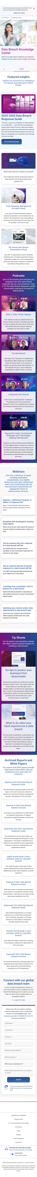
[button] (2, 69)
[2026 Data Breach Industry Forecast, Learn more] (18, 168)
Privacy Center (18, 1119)
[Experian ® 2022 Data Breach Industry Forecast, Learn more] (18, 812)
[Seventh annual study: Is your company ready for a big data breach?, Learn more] (18, 938)
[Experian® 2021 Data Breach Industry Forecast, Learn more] (18, 961)
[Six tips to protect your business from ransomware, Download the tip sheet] (18, 676)
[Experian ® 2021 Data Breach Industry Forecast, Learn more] (18, 889)
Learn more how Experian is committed (20, 1150)
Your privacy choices (21, 1155)
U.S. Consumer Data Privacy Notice (18, 1123)
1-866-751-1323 (18, 13)
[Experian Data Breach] (9, 3)
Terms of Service (28, 1088)
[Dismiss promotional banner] (34, 8)
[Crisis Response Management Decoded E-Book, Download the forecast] (18, 206)
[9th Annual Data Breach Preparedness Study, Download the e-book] (18, 248)
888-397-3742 (26, 1016)
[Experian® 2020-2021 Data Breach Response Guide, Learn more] (18, 838)
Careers (18, 1134)
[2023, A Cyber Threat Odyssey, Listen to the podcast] (18, 314)
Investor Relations (18, 1138)
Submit (18, 1080)
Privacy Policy (17, 1088)
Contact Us (18, 1142)
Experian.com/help (10, 1016)
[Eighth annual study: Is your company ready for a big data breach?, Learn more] (18, 865)
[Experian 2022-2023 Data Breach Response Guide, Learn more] (18, 789)
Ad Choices (18, 1127)
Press (18, 1131)
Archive (21, 69)
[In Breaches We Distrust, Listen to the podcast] (18, 394)
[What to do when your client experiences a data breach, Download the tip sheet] (18, 728)
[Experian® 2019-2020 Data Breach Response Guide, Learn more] (18, 913)
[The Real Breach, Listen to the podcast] (18, 354)
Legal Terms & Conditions (18, 1115)
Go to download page (11, 142)
